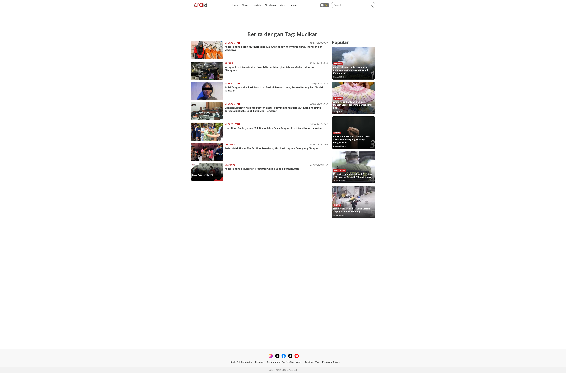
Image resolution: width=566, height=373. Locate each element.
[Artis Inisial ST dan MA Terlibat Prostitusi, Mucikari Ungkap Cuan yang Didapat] (207, 152)
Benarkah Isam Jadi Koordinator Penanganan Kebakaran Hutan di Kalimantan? (350, 70)
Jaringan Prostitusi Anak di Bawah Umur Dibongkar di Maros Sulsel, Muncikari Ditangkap (270, 68)
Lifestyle (256, 5)
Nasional (229, 164)
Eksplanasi (270, 5)
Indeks (293, 5)
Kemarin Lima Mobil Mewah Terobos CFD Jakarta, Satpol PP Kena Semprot (352, 175)
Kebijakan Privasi (331, 361)
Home (235, 5)
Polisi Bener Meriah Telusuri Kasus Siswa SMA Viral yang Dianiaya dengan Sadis (351, 139)
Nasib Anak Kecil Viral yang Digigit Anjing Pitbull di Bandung (351, 210)
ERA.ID (279, 370)
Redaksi (259, 361)
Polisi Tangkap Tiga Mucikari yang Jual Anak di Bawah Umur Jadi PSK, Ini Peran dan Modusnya (273, 48)
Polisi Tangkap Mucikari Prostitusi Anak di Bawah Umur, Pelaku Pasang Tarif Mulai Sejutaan (273, 89)
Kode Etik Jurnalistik (241, 361)
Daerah (228, 63)
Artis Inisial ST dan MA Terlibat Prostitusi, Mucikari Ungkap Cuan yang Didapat (271, 148)
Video (283, 5)
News (245, 5)
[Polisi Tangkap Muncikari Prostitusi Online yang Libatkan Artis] (207, 172)
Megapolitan (232, 42)
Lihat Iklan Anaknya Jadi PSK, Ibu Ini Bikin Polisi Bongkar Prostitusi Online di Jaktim (273, 128)
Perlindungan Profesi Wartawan (284, 361)
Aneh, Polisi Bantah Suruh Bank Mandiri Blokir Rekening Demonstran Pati (352, 104)
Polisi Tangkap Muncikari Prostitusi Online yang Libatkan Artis (261, 168)
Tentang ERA (312, 361)
